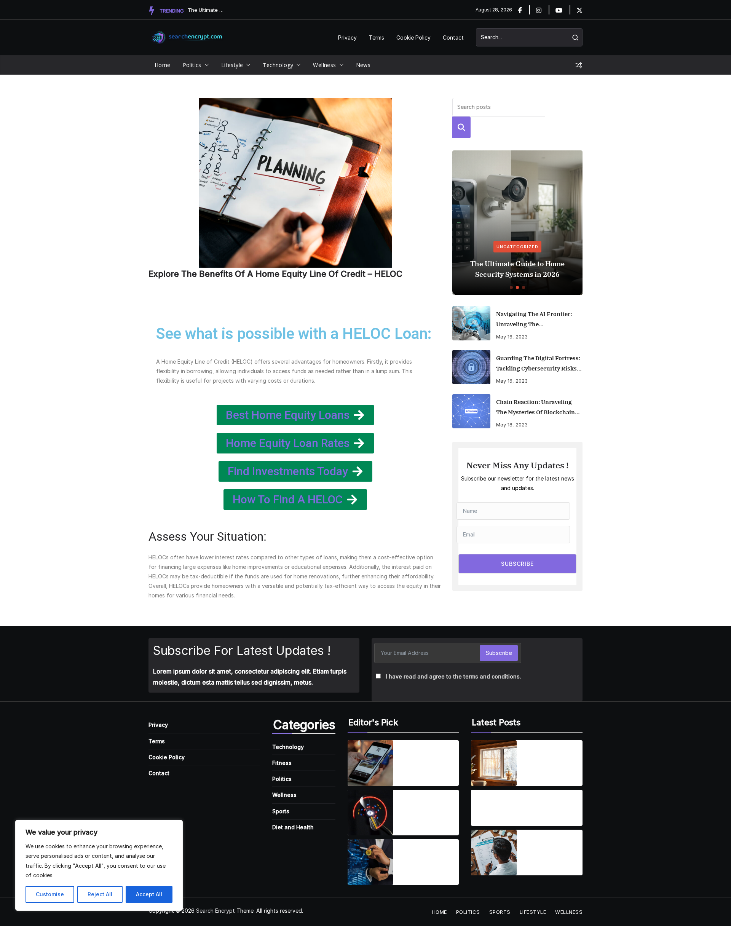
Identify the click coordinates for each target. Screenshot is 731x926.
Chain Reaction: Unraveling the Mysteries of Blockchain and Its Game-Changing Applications (535, 407)
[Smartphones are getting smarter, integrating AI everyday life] (370, 763)
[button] (205, 65)
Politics (192, 65)
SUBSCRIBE (517, 563)
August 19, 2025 (494, 818)
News (363, 65)
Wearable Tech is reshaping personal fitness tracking (426, 808)
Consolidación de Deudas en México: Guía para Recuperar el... (207, 10)
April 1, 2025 (414, 774)
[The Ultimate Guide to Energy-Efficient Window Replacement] (494, 763)
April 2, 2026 (538, 774)
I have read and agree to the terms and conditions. (453, 676)
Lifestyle (232, 65)
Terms (376, 37)
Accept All (149, 894)
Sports (280, 811)
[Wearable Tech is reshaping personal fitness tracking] (370, 812)
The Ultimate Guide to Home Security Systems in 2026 (517, 269)
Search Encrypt (215, 910)
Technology (278, 65)
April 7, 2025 (414, 823)
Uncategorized (517, 246)
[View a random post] (579, 65)
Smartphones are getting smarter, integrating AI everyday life (423, 758)
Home (163, 65)
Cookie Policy (413, 37)
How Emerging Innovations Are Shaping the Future (425, 857)
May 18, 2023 (512, 424)
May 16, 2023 (512, 337)
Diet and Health (293, 827)
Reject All (100, 894)
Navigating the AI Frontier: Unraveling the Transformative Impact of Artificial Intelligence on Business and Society (534, 319)
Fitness (282, 763)
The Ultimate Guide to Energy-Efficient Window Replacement (550, 758)
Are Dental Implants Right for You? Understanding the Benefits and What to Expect (513, 803)
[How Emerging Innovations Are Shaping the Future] (370, 862)
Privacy (347, 37)
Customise (50, 894)
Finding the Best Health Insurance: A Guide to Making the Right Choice (551, 848)
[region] (99, 865)
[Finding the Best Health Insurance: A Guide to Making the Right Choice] (494, 852)
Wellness (324, 65)
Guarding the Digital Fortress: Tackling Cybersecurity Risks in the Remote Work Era (538, 364)
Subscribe (498, 652)
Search (461, 127)
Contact (453, 37)
